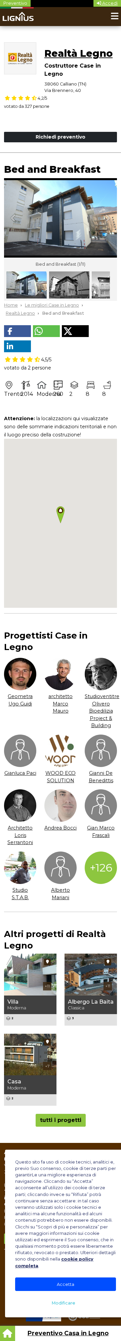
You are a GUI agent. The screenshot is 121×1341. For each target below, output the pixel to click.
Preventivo (15, 3)
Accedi (109, 3)
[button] (17, 331)
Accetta (65, 1284)
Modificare (63, 1303)
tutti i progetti (60, 1120)
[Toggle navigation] (114, 16)
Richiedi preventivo (60, 137)
